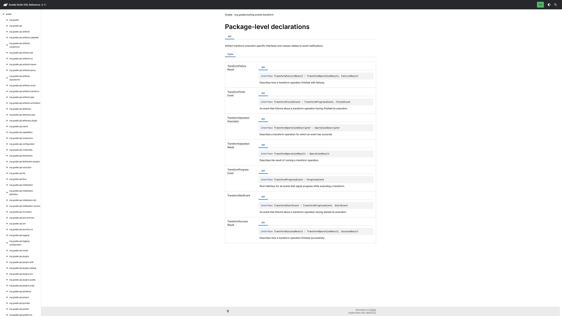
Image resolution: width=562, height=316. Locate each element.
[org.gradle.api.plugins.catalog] (4, 268)
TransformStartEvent (286, 205)
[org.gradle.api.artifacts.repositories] (4, 78)
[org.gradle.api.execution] (4, 167)
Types (230, 54)
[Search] (555, 5)
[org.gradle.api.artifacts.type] (4, 97)
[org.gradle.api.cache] (4, 126)
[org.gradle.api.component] (4, 138)
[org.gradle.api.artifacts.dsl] (4, 53)
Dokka (373, 310)
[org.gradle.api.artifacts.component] (4, 45)
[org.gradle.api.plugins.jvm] (4, 274)
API (540, 4)
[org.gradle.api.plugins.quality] (4, 280)
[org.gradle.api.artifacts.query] (4, 70)
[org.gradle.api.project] (4, 297)
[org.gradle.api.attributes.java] (4, 115)
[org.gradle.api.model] (4, 250)
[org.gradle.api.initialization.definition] (4, 192)
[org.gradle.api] (4, 26)
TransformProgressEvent (318, 101)
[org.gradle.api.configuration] (4, 144)
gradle (12, 4)
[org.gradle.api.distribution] (4, 156)
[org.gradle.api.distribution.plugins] (4, 161)
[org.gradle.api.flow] (4, 179)
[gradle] (3, 14)
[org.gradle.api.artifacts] (4, 32)
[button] (555, 5)
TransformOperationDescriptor (292, 127)
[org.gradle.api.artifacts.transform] (4, 91)
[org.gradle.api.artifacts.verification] (4, 103)
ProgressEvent (315, 179)
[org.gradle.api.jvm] (4, 223)
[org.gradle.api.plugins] (4, 256)
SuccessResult (349, 231)
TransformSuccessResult (288, 231)
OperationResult (319, 153)
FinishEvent (343, 101)
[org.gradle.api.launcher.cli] (4, 229)
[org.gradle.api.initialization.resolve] (4, 206)
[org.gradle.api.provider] (4, 303)
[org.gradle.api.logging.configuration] (4, 243)
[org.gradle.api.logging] (4, 235)
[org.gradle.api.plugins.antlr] (4, 262)
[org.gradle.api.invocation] (4, 212)
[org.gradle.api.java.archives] (4, 218)
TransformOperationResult (323, 76)
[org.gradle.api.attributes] (4, 109)
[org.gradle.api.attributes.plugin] (4, 120)
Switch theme (549, 5)
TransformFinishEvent (287, 101)
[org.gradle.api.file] (4, 173)
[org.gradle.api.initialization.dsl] (4, 200)
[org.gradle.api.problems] (4, 291)
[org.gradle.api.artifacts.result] (4, 85)
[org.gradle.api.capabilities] (4, 132)
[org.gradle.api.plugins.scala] (4, 285)
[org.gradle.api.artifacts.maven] (4, 64)
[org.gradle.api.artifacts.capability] (4, 37)
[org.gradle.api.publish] (4, 309)
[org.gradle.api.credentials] (4, 150)
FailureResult (349, 76)
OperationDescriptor (327, 127)
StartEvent (341, 205)
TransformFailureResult (288, 76)
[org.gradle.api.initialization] (4, 185)
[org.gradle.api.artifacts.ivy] (4, 58)
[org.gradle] (4, 20)
